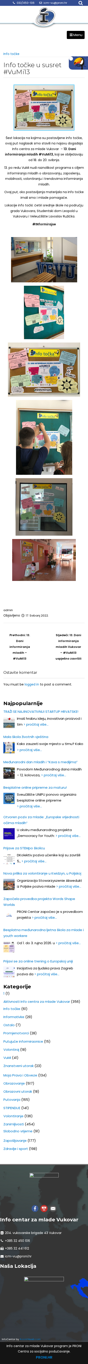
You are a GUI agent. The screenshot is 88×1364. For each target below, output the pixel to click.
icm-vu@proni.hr (55, 3)
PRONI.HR (44, 1357)
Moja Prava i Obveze (20, 1075)
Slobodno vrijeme (17, 1131)
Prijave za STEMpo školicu (24, 848)
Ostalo (9, 1025)
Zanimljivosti (13, 1124)
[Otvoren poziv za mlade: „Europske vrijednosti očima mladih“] (9, 833)
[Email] (53, 1208)
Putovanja (11, 1099)
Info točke (11, 54)
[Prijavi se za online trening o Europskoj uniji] (9, 972)
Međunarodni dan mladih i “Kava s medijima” (40, 762)
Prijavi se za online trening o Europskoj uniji (38, 961)
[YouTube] (44, 1208)
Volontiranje (13, 1116)
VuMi (7, 1057)
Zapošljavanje (15, 1140)
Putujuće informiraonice (23, 1041)
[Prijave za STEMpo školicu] (9, 859)
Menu (77, 34)
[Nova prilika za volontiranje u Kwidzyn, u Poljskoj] (9, 884)
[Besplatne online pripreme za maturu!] (9, 798)
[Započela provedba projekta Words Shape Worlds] (9, 915)
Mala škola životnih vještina (25, 736)
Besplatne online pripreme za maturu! (35, 787)
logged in (32, 684)
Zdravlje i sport (15, 1148)
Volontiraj (11, 1049)
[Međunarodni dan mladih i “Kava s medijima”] (9, 773)
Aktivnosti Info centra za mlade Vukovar (36, 1001)
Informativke (13, 1016)
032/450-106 (26, 3)
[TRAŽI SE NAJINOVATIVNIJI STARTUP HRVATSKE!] (9, 722)
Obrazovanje (14, 1083)
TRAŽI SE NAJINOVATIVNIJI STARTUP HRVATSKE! (40, 711)
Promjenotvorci (16, 1033)
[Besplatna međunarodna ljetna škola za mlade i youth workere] (9, 947)
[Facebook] (35, 1208)
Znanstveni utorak (18, 1065)
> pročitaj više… (36, 724)
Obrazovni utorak (17, 1091)
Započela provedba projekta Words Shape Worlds (39, 901)
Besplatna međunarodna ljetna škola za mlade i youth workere (43, 933)
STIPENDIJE (11, 1108)
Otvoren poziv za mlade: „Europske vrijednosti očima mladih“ (41, 820)
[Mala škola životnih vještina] (9, 747)
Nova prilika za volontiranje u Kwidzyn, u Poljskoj (42, 873)
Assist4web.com (30, 1339)
